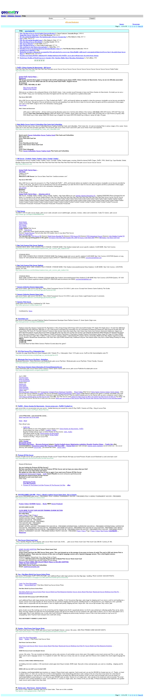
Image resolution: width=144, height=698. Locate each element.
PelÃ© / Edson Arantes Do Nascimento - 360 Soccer (34, 67)
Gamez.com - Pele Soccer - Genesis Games (32, 688)
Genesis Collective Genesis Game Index (30, 287)
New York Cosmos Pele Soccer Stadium (30, 245)
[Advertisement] (72, 5)
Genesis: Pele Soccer (24, 302)
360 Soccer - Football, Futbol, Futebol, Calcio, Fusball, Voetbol (37, 158)
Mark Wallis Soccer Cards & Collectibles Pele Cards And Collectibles (39, 124)
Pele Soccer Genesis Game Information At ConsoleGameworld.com (40, 367)
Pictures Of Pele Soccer (25, 455)
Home (3, 16)
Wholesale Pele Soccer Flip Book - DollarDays (33, 359)
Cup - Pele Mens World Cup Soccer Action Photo (34, 574)
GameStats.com (23, 319)
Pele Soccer (21, 211)
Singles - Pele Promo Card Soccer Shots (31, 628)
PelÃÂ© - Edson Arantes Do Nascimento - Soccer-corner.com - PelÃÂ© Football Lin (45, 406)
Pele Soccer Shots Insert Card (28, 540)
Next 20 (140, 26)
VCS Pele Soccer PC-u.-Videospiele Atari (31, 351)
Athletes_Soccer (14, 16)
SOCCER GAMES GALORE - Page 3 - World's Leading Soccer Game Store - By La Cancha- (47, 494)
